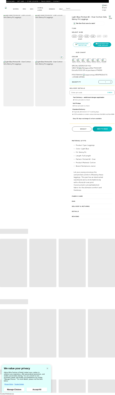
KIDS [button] (31, 9)
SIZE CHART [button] (81, 52)
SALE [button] (61, 9)
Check (109, 92)
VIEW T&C (75, 68)
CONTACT (56, 1)
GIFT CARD (20, 1)
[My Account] (90, 8)
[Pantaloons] (9, 9)
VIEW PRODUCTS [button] (101, 75)
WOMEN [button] (16, 9)
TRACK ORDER (46, 1)
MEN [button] (24, 9)
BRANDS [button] (52, 9)
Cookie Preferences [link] (7, 394)
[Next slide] (112, 263)
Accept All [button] (37, 389)
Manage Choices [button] (14, 389)
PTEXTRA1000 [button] (77, 75)
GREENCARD (10, 1)
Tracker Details (19, 384)
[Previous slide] (2, 263)
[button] (47, 368)
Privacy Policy (8, 384)
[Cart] (96, 8)
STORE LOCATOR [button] (32, 1)
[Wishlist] (83, 8)
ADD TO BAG (102, 129)
